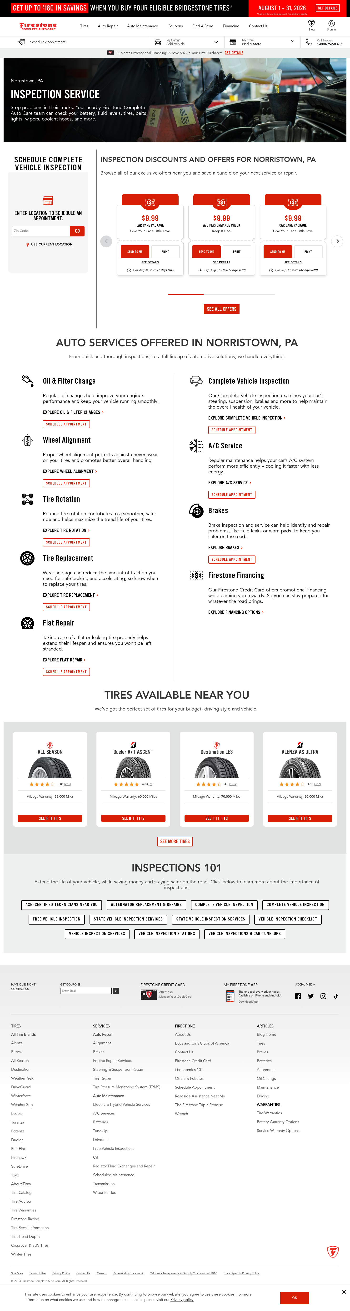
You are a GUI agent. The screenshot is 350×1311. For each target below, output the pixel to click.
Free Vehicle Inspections (113, 1149)
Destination (20, 1070)
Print (165, 252)
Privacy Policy (61, 1273)
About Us (183, 1035)
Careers (102, 1273)
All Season (20, 1061)
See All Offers (221, 309)
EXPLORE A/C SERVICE (228, 483)
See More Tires (175, 841)
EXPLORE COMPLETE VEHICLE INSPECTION (245, 418)
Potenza (18, 1131)
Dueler (17, 1140)
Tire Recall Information (30, 1228)
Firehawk (18, 1158)
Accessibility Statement (128, 1273)
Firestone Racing (25, 1219)
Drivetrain (101, 1140)
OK (294, 1298)
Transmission (104, 1184)
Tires (261, 1044)
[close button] (344, 1292)
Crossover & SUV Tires (30, 1246)
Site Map (17, 1273)
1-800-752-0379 (329, 44)
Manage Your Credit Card (175, 997)
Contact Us (184, 1052)
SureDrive (19, 1167)
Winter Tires (21, 1254)
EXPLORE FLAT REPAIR (62, 660)
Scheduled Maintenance (113, 1175)
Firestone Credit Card (193, 1061)
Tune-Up (100, 1131)
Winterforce (21, 1096)
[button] (84, 26)
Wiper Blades (104, 1193)
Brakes (98, 1052)
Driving (263, 1096)
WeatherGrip (22, 1105)
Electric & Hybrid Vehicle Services (121, 1105)
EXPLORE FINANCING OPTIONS (234, 612)
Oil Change (266, 1079)
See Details (150, 262)
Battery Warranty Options (278, 1122)
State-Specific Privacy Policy (242, 1273)
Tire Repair (102, 1079)
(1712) (233, 784)
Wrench (181, 1114)
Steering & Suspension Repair (118, 1070)
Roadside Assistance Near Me (200, 1096)
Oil (95, 1158)
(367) (317, 784)
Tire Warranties (23, 1210)
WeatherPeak (22, 1079)
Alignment (102, 1043)
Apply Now (166, 992)
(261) (67, 784)
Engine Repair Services (112, 1061)
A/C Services (104, 1114)
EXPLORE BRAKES (223, 547)
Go (77, 231)
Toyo (15, 1175)
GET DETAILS (234, 53)
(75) (151, 784)
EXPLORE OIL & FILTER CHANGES (71, 412)
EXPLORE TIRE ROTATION (64, 530)
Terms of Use (37, 1273)
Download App (248, 1002)
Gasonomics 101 (189, 1070)
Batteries (100, 1122)
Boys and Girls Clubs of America (202, 1044)
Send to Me (134, 252)
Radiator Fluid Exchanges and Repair (124, 1166)
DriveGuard (21, 1087)
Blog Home (266, 1035)
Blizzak (17, 1052)
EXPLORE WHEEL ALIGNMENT (68, 471)
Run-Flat (18, 1149)
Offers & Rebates (189, 1079)
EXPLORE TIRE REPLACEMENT (69, 595)
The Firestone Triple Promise (199, 1105)
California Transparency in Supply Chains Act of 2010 (183, 1273)
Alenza (17, 1043)
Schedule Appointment (195, 1088)
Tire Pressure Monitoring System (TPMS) (126, 1087)
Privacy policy (182, 1300)
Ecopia (17, 1114)
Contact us (20, 989)
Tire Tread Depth (25, 1237)
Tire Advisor (21, 1202)
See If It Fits (50, 818)
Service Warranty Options (278, 1131)
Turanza (17, 1123)
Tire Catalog (21, 1193)
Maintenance (268, 1088)
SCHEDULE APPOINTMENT (66, 424)
